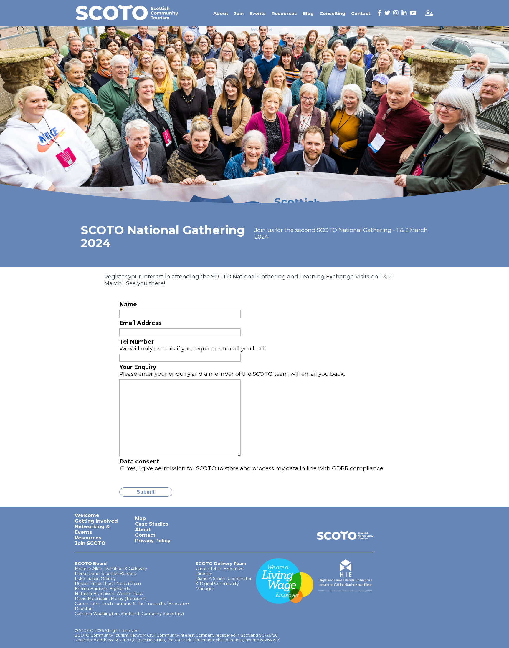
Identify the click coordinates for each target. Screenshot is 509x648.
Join (239, 13)
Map (140, 518)
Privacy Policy (153, 541)
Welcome (87, 515)
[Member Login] (429, 13)
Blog (308, 13)
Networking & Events (92, 529)
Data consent (139, 461)
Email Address (140, 323)
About (220, 13)
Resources (284, 13)
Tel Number (136, 341)
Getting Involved (96, 521)
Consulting (332, 13)
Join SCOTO (90, 543)
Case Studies (151, 524)
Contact (360, 13)
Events (257, 13)
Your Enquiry (137, 367)
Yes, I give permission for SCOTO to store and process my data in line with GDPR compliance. (255, 468)
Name (128, 304)
